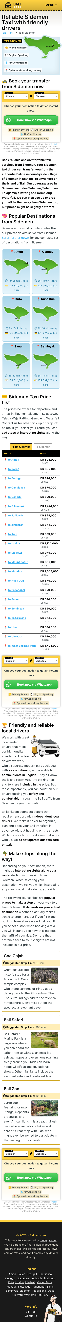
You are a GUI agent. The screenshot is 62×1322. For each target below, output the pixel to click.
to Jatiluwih (15, 515)
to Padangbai (16, 590)
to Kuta (12, 534)
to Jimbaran (15, 524)
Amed (12, 1274)
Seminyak (12, 1290)
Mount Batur (44, 1282)
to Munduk (15, 571)
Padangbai (38, 1286)
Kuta (11, 1282)
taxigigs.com (49, 1240)
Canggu (10, 1278)
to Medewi (15, 552)
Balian (21, 1274)
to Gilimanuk (16, 506)
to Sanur (13, 599)
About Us (31, 1315)
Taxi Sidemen (12, 41)
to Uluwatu (15, 636)
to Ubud (13, 627)
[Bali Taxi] (13, 5)
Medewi (30, 1282)
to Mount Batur (18, 562)
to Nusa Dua (16, 580)
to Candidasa (16, 487)
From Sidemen (21, 446)
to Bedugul (15, 478)
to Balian (13, 469)
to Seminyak (16, 608)
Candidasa (45, 1274)
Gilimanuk (23, 1278)
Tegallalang (39, 1290)
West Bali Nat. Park (36, 1295)
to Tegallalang (17, 617)
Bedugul (32, 1274)
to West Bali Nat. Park (22, 645)
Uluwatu (17, 1295)
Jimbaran (49, 1278)
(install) (54, 144)
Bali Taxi (8, 32)
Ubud (51, 1290)
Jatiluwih (36, 1278)
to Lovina (14, 543)
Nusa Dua (24, 1286)
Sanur (50, 1286)
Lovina (19, 1282)
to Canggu (14, 496)
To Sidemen (42, 446)
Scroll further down (15, 237)
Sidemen (25, 1290)
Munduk (12, 1286)
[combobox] (16, 96)
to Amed (13, 459)
